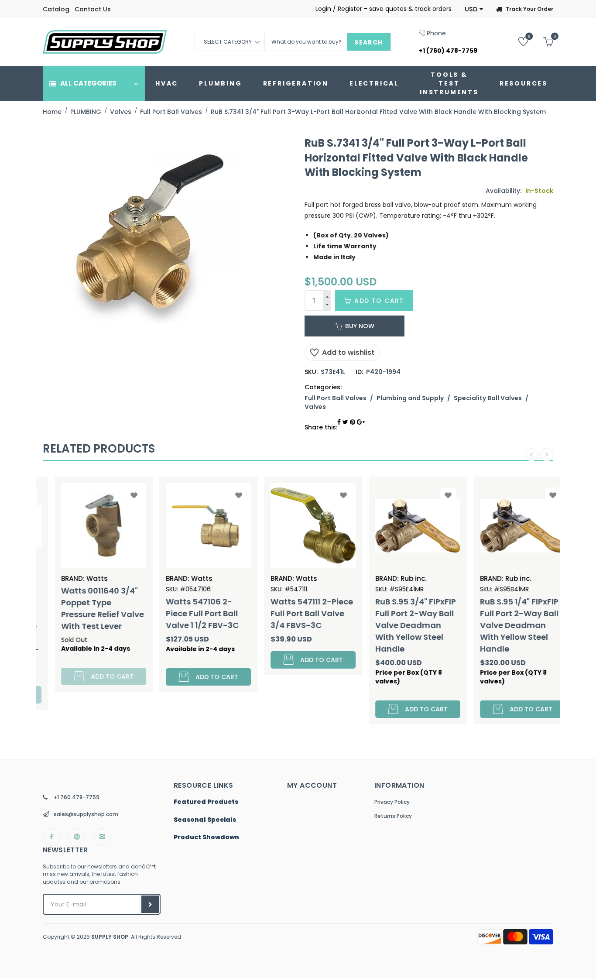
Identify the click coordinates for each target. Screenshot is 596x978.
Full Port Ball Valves (336, 398)
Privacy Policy (392, 802)
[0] (516, 41)
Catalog (56, 9)
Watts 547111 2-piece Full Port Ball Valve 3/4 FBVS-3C (297, 613)
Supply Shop (109, 936)
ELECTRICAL (374, 83)
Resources (524, 83)
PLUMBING (220, 83)
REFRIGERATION (296, 83)
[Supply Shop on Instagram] (102, 837)
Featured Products (206, 802)
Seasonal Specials (205, 820)
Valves (315, 406)
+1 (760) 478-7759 (448, 50)
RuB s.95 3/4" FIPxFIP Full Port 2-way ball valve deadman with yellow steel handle (400, 625)
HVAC (166, 83)
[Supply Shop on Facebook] (51, 837)
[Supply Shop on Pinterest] (77, 837)
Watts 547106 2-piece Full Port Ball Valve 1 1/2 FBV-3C (187, 613)
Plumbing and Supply (410, 398)
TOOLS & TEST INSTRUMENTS (449, 83)
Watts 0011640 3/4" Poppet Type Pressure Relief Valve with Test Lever (87, 608)
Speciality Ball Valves (488, 398)
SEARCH (368, 42)
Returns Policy (393, 816)
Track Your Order (529, 9)
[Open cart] (541, 41)
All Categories (88, 83)
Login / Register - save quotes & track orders (383, 8)
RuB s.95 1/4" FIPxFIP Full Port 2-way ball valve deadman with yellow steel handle (504, 625)
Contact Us (93, 9)
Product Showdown (206, 837)
